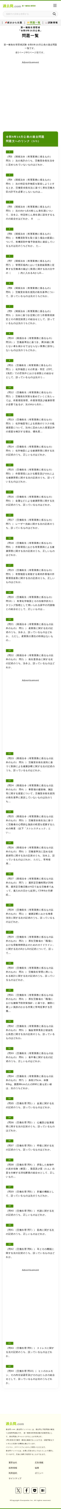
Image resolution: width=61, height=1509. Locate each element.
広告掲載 (39, 1462)
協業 (37, 1468)
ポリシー (39, 1473)
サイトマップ (15, 1478)
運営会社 (13, 1462)
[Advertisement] (30, 95)
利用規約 (13, 1473)
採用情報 (13, 1468)
